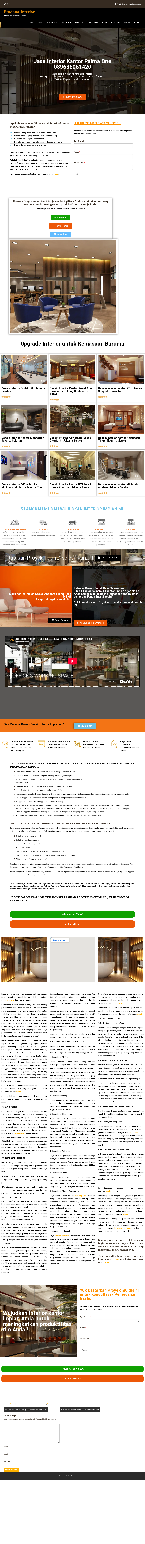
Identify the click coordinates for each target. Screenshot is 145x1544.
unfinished (119, 1003)
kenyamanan (19, 1133)
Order (136, 22)
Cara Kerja (79, 22)
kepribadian (110, 1191)
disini (55, 174)
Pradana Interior (19, 11)
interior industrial (62, 1236)
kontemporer (80, 1196)
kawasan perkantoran (123, 1228)
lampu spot (133, 1132)
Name (6, 1446)
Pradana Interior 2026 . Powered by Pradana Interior (72, 1476)
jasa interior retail (39, 1404)
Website (7, 1461)
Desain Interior (26, 1404)
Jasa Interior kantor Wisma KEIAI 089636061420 (80, 1410)
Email (7, 1454)
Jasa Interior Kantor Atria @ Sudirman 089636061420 (25, 1410)
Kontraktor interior (54, 1404)
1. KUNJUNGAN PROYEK (14, 529)
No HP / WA (79, 163)
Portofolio (66, 22)
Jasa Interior (52, 22)
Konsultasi (115, 22)
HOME (31, 22)
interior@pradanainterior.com (130, 4)
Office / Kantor (9, 1404)
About (40, 22)
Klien (104, 22)
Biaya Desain (93, 22)
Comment (8, 1423)
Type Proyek (80, 141)
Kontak (127, 22)
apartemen (9, 1000)
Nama (77, 152)
